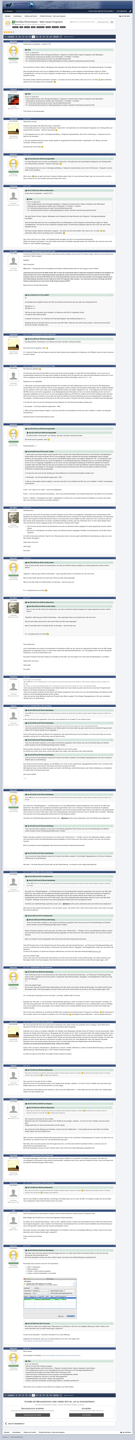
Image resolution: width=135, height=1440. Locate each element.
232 (112, 22)
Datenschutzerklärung (17, 1437)
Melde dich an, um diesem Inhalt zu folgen (83, 22)
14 (33, 36)
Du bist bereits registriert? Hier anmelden (101, 11)
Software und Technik (39, 24)
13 (30, 36)
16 (40, 36)
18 (47, 36)
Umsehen (9, 11)
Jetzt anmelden (86, 1415)
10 (19, 36)
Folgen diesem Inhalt (103, 22)
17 (43, 36)
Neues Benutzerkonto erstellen (32, 1415)
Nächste (56, 36)
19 (50, 36)
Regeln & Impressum (24, 11)
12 (26, 36)
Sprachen (5, 1437)
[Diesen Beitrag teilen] (113, 41)
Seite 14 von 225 (68, 36)
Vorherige (11, 36)
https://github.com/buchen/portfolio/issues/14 (38, 1341)
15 (36, 36)
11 (23, 36)
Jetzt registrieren (122, 11)
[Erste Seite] (5, 36)
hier (34, 306)
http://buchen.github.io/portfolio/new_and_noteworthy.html (61, 1355)
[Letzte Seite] (61, 36)
